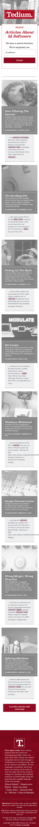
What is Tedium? (12, 784)
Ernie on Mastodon (26, 792)
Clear (19, 60)
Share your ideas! (20, 786)
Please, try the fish (22, 825)
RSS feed (12, 792)
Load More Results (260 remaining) (19, 707)
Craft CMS (32, 817)
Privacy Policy (12, 789)
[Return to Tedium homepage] (19, 14)
